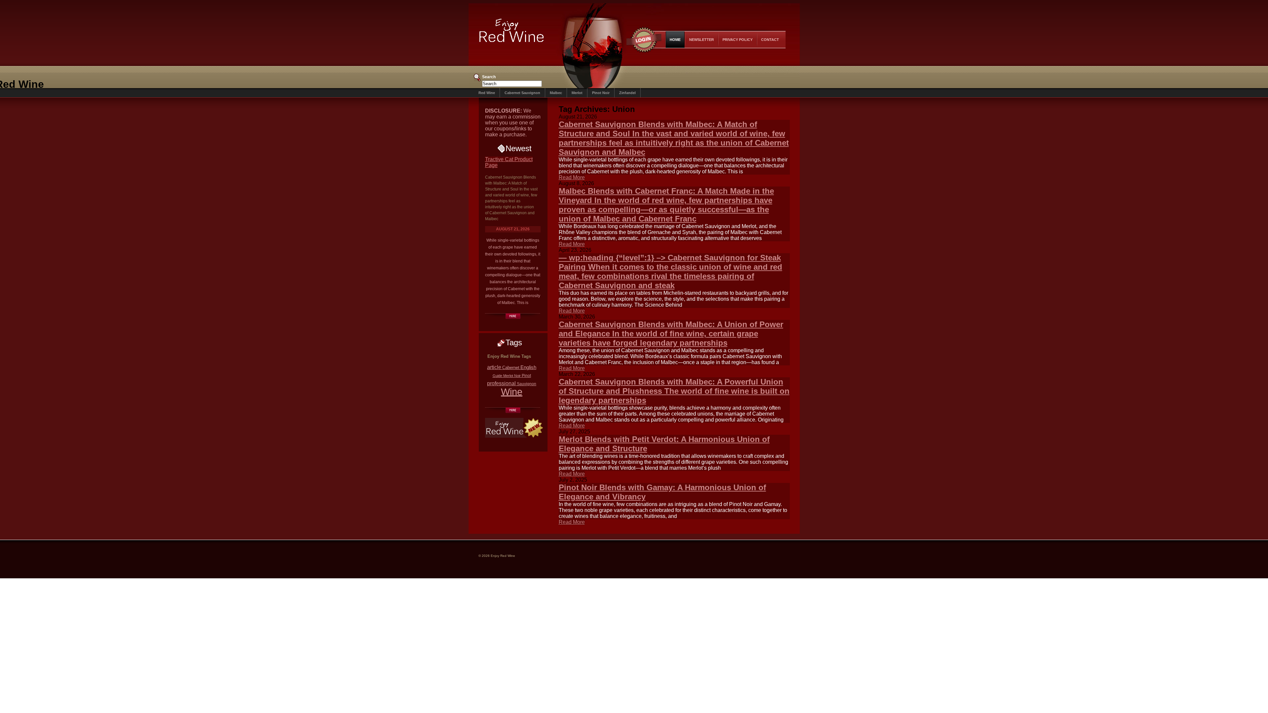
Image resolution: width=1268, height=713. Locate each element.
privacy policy (737, 40)
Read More (572, 177)
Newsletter (701, 40)
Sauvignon (526, 384)
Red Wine (486, 93)
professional (501, 383)
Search (489, 77)
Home (675, 40)
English (528, 367)
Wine (511, 391)
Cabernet (510, 367)
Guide (497, 376)
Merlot (577, 93)
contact (770, 40)
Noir (517, 376)
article (494, 367)
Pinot (526, 375)
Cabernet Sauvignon (522, 93)
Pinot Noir (601, 93)
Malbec (556, 93)
